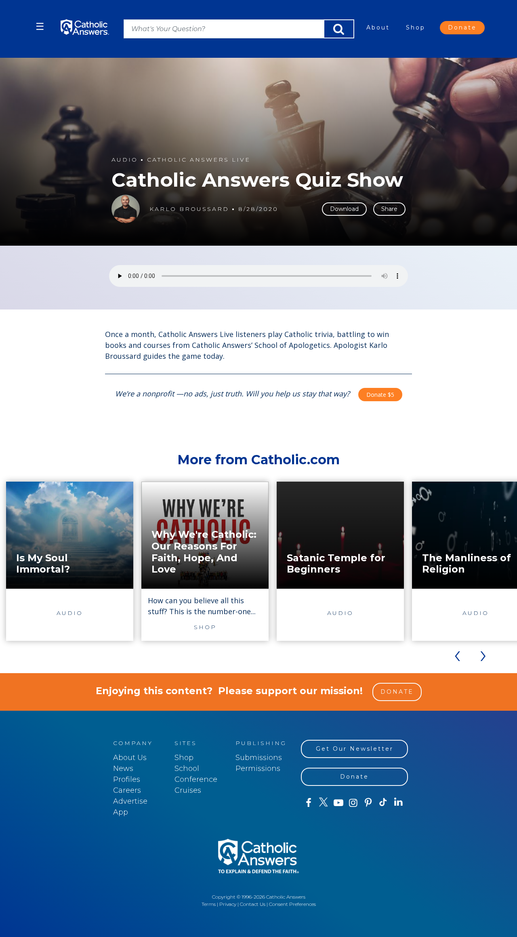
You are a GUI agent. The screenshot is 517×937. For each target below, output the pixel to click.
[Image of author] (125, 209)
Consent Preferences (292, 904)
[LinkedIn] (398, 802)
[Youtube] (338, 803)
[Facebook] (308, 803)
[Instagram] (353, 803)
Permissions (257, 768)
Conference (195, 779)
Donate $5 (380, 394)
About (378, 27)
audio (124, 159)
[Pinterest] (368, 803)
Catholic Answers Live (198, 159)
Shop (415, 27)
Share (389, 209)
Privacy (227, 904)
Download (344, 209)
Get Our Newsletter (354, 748)
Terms (209, 904)
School (186, 768)
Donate (462, 27)
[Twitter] (323, 803)
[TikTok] (383, 803)
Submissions (258, 757)
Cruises (187, 790)
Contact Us (252, 904)
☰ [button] (40, 26)
